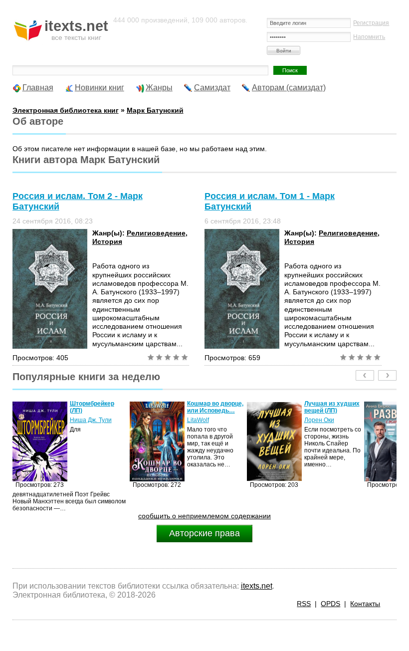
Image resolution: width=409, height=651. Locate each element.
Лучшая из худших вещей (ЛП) (332, 407)
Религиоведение (156, 233)
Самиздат (212, 87)
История (107, 241)
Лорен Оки (319, 420)
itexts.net (256, 586)
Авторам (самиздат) (289, 87)
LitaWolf (198, 420)
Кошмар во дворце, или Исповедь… (215, 407)
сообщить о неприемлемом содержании (204, 516)
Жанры (159, 87)
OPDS (330, 604)
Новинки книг (99, 87)
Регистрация (371, 22)
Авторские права (204, 533)
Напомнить (369, 36)
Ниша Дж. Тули (91, 420)
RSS (304, 604)
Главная (37, 87)
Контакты (365, 604)
